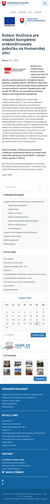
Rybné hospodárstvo (11, 240)
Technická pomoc (14, 229)
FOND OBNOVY (9, 286)
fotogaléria (40, 379)
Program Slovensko (10, 290)
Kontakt (22, 12)
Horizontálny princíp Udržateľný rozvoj (17, 278)
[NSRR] (16, 346)
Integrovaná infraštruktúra (17, 205)
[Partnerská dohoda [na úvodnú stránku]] (15, 3)
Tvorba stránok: (9, 499)
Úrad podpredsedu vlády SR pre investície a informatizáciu (24, 274)
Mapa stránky (15, 472)
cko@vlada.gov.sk (14, 469)
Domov (13, 12)
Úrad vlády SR (8, 259)
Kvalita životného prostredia (18, 217)
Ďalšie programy (9, 244)
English (38, 12)
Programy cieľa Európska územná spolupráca (20, 232)
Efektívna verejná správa (17, 225)
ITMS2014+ (7, 270)
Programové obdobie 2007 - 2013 (15, 267)
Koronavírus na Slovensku (13, 263)
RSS (30, 12)
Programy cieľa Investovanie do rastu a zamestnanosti (23, 202)
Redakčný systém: (33, 499)
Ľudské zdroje (13, 209)
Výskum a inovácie (15, 213)
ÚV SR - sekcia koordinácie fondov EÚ (23, 494)
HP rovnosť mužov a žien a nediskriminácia (19, 282)
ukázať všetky (38, 335)
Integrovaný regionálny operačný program (23, 221)
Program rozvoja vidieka (12, 236)
